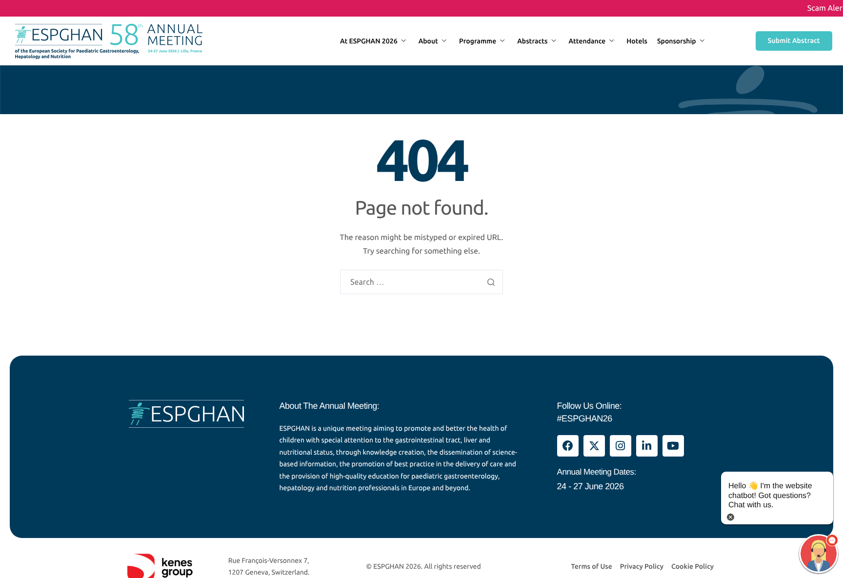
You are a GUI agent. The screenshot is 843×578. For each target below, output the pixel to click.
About (428, 41)
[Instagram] (620, 446)
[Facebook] (568, 446)
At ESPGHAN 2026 (369, 41)
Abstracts (532, 41)
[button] (818, 553)
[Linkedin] (647, 446)
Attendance (586, 41)
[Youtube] (673, 446)
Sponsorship (676, 41)
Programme (477, 41)
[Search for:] (421, 282)
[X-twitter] (594, 446)
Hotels (636, 41)
